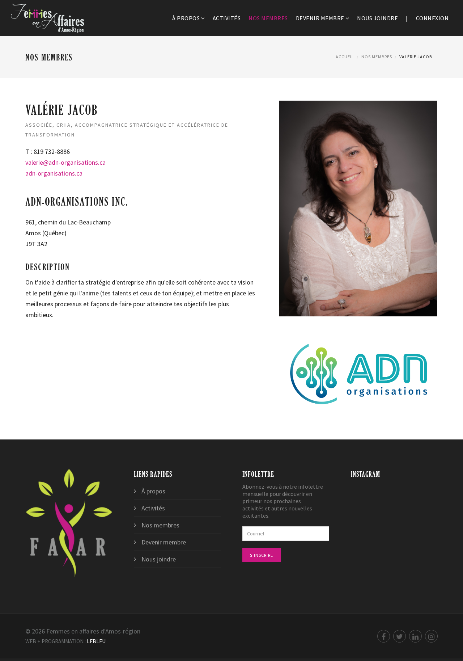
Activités (227, 18)
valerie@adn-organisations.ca (65, 162)
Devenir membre (320, 18)
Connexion (432, 18)
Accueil (345, 56)
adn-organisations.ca (53, 173)
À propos (186, 18)
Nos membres (268, 18)
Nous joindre (377, 18)
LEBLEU (96, 641)
